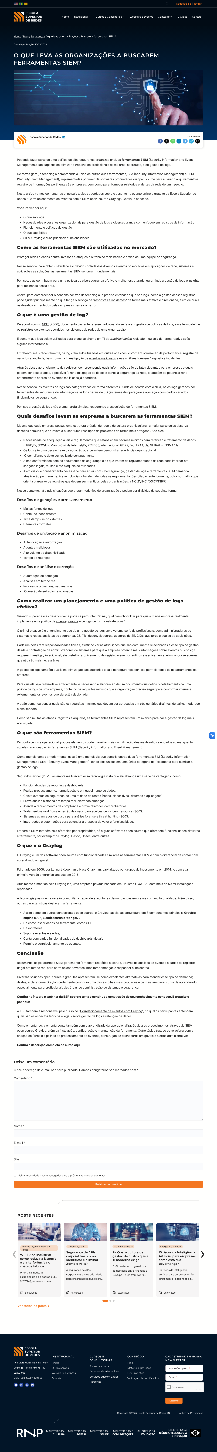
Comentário (23, 1078)
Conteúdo (164, 16)
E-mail (19, 1143)
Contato (197, 16)
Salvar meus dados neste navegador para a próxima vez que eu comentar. (62, 1175)
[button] (160, 141)
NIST (45, 324)
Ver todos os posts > (34, 1306)
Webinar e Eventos (64, 1373)
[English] (16, 3)
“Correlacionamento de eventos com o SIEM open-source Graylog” (74, 199)
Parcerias (95, 1381)
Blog (26, 36)
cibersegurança (84, 160)
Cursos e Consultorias (109, 16)
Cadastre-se (183, 3)
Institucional (81, 16)
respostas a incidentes (110, 300)
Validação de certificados (143, 1378)
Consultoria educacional (105, 1371)
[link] (39, 1260)
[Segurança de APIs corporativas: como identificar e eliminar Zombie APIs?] (85, 1260)
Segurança (37, 36)
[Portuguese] (21, 3)
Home (65, 16)
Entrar (198, 3)
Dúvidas (182, 16)
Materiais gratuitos (139, 1367)
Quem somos (60, 1367)
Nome (19, 1126)
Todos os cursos (99, 1366)
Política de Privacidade (190, 1413)
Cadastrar (174, 1401)
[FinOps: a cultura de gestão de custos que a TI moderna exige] (131, 1260)
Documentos (135, 1373)
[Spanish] (26, 3)
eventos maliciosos (102, 358)
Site (16, 1159)
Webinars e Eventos (141, 16)
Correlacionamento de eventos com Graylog (111, 1011)
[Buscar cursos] (167, 3)
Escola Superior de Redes (45, 137)
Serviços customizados (104, 1376)
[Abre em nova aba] (16, 1385)
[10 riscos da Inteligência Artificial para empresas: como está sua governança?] (177, 1260)
